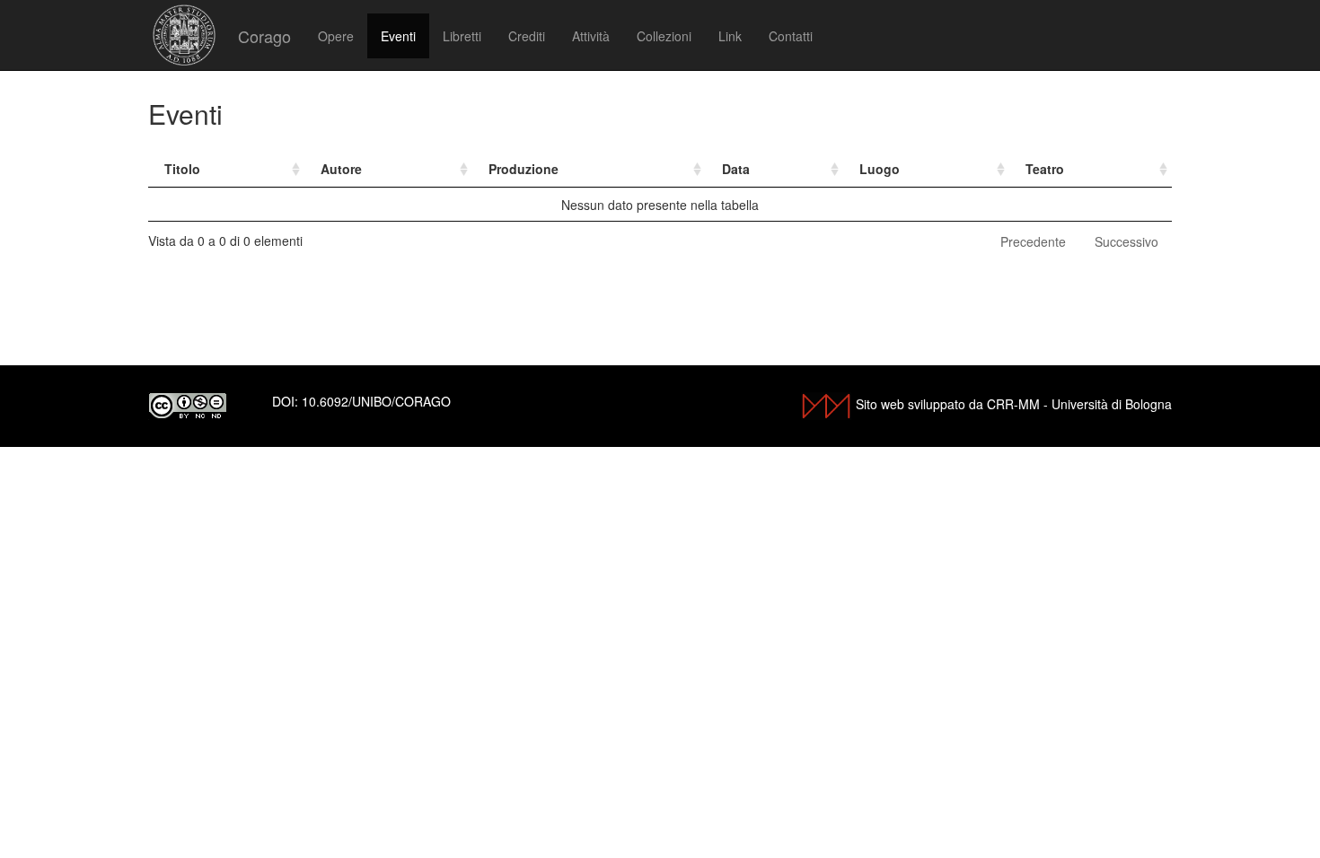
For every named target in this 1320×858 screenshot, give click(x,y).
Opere (336, 36)
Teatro (1044, 169)
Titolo (182, 169)
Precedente (1033, 241)
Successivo (1126, 241)
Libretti (462, 36)
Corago (264, 36)
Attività (591, 36)
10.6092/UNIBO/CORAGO (376, 401)
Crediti (526, 36)
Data (736, 169)
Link (730, 36)
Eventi (398, 36)
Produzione (523, 169)
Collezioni (664, 36)
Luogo (879, 169)
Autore (341, 169)
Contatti (791, 36)
